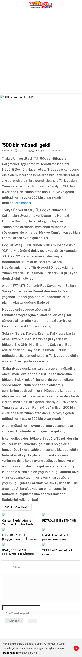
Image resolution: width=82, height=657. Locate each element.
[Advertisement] (41, 52)
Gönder (14, 620)
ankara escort (20, 203)
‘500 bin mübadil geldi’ (17, 507)
